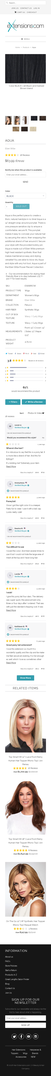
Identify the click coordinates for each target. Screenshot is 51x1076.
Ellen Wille (10, 148)
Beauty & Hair (38, 1065)
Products (26, 47)
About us (9, 957)
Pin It (27, 354)
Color (7, 191)
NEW (33, 1057)
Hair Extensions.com (22, 1065)
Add (34, 354)
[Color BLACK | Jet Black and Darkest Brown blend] (25, 68)
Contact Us (26, 8)
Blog (7, 984)
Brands (35, 1053)
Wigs (25, 1053)
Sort (22, 413)
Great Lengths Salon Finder (17, 979)
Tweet (10, 354)
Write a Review (36, 403)
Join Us (14, 8)
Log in (37, 8)
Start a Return (11, 970)
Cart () (21, 12)
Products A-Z (11, 975)
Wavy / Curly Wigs (34, 316)
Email (42, 354)
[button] (17, 155)
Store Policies (11, 966)
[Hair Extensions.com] (25, 26)
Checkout (32, 12)
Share (19, 354)
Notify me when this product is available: (23, 170)
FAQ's (7, 961)
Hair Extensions (18, 1050)
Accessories (21, 1057)
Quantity (9, 202)
